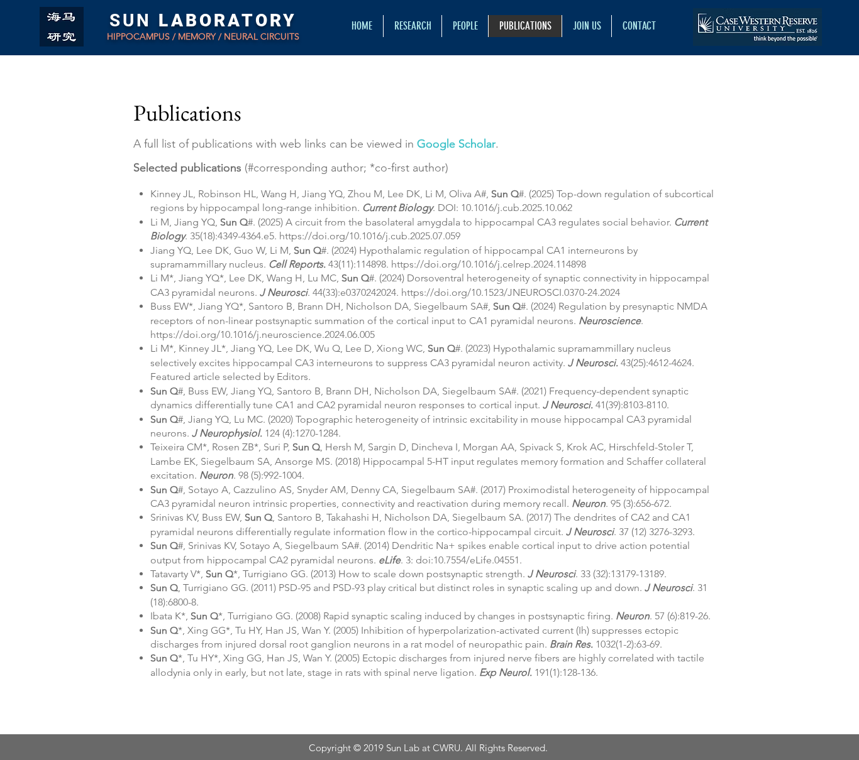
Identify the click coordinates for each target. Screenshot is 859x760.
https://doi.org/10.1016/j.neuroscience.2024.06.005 (262, 334)
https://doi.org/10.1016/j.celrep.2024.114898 (488, 264)
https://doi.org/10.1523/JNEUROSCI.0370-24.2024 (510, 292)
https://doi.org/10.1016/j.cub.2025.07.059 (369, 236)
